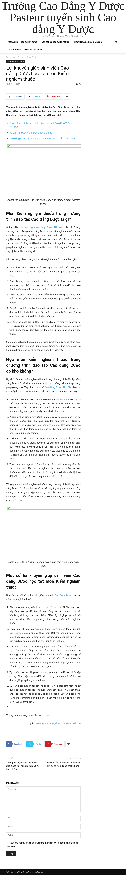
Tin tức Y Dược (15, 49)
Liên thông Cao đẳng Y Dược (88, 42)
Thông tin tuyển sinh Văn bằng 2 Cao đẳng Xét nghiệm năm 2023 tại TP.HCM (22, 766)
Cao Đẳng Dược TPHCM (15, 61)
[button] (116, 42)
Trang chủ (13, 42)
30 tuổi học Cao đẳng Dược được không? (31, 132)
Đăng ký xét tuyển (33, 49)
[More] (67, 96)
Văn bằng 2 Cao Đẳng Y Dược (55, 42)
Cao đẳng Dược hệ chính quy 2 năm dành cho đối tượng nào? (42, 138)
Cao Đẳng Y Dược (29, 42)
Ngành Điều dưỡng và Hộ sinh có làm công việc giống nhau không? (64, 764)
